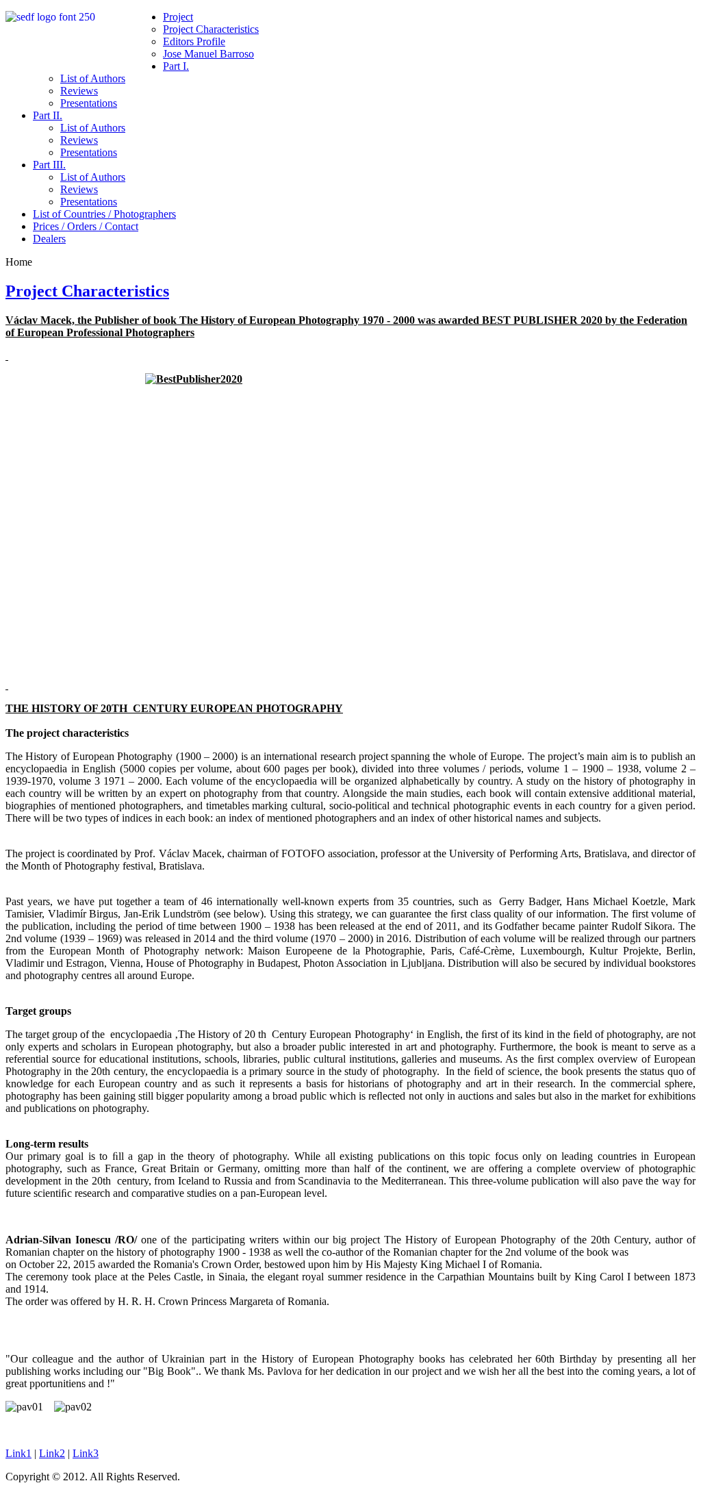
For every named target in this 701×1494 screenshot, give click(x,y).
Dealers (49, 238)
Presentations (88, 103)
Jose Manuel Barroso (208, 54)
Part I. (176, 66)
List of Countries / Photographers (104, 214)
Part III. (49, 164)
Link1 (18, 1453)
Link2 (52, 1453)
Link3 (86, 1453)
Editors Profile (194, 41)
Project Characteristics (211, 29)
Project (178, 17)
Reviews (79, 91)
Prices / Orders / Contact (85, 226)
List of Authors (92, 78)
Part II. (47, 115)
